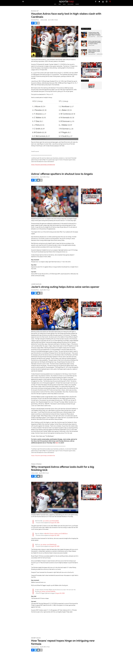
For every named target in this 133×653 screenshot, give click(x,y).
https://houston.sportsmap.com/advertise (43, 455)
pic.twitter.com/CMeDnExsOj (48, 540)
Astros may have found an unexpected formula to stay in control (94, 42)
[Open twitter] (99, 1)
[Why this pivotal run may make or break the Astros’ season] (54, 314)
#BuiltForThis (48, 531)
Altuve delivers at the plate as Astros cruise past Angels (94, 51)
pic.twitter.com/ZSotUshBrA (51, 519)
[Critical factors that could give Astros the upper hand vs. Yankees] (84, 35)
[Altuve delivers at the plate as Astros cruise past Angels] (84, 52)
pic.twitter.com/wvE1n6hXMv (47, 586)
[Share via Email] (38, 180)
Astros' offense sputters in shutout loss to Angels (62, 173)
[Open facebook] (95, 1)
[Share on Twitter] (35, 23)
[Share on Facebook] (32, 23)
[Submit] (110, 1)
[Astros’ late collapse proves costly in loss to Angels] (54, 201)
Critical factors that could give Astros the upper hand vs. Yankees (94, 34)
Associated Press (35, 19)
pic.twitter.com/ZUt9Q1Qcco (60, 531)
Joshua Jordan (43, 19)
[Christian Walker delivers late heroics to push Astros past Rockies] (54, 497)
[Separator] (38, 23)
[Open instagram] (106, 1)
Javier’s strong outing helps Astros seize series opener (65, 286)
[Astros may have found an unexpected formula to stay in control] (84, 44)
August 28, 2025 (54, 521)
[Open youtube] (103, 1)
